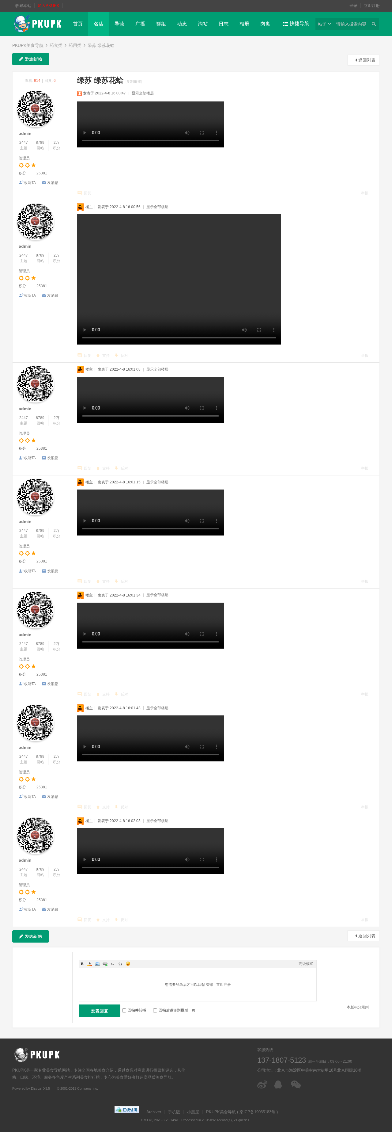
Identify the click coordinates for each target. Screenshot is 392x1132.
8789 (40, 142)
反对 (124, 355)
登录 (353, 5)
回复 (87, 193)
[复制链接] (134, 81)
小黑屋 (193, 1112)
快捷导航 (299, 23)
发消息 (52, 183)
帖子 (322, 23)
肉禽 (265, 23)
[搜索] (373, 24)
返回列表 (366, 60)
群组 (161, 23)
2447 (23, 142)
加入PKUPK (48, 5)
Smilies (128, 964)
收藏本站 (23, 5)
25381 (41, 173)
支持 (106, 355)
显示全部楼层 (143, 93)
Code (120, 964)
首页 (78, 23)
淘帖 (203, 23)
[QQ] (127, 1112)
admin (25, 133)
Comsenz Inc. (87, 1088)
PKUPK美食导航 (27, 45)
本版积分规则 (358, 1007)
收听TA (30, 183)
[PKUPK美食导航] (37, 23)
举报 (364, 193)
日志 (223, 23)
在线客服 (279, 1084)
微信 (296, 1084)
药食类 (56, 45)
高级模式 (306, 964)
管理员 (24, 158)
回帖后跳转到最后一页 (177, 1010)
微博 (262, 1084)
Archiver (153, 1112)
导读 (119, 23)
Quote (113, 964)
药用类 (75, 45)
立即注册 (372, 5)
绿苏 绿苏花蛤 (101, 45)
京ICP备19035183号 (257, 1112)
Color (90, 964)
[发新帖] (30, 59)
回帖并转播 (137, 1010)
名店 (99, 23)
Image (97, 964)
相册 (244, 23)
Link (105, 964)
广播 (140, 23)
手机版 (174, 1112)
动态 (182, 23)
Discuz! (36, 1088)
